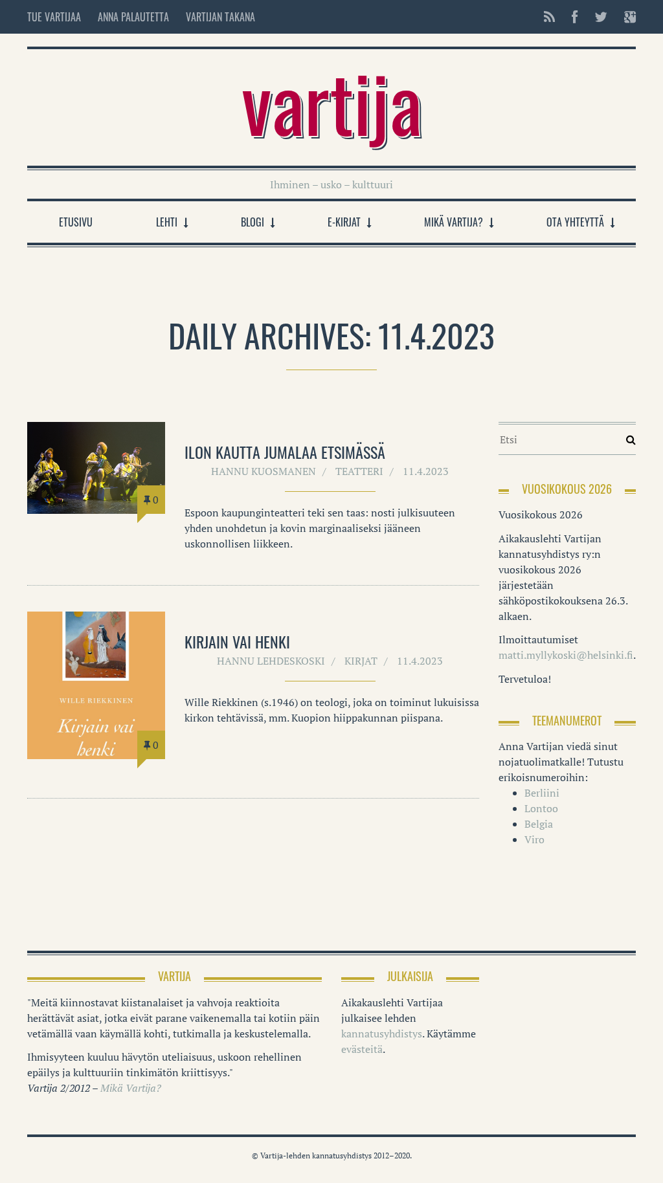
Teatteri (359, 471)
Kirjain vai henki (237, 641)
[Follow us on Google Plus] (626, 17)
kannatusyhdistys (381, 1033)
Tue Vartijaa (54, 17)
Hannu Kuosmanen (263, 471)
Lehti (166, 222)
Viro (534, 839)
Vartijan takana (220, 17)
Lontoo (541, 808)
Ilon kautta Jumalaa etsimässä (285, 451)
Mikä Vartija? (453, 222)
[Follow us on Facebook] (574, 17)
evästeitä (362, 1049)
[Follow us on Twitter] (601, 17)
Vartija (332, 101)
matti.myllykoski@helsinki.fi (566, 655)
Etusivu (76, 222)
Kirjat (360, 661)
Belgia (538, 824)
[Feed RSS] (549, 17)
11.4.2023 (426, 471)
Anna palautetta (133, 17)
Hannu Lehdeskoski (271, 661)
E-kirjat (344, 222)
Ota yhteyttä (575, 222)
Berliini (541, 793)
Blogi (252, 222)
